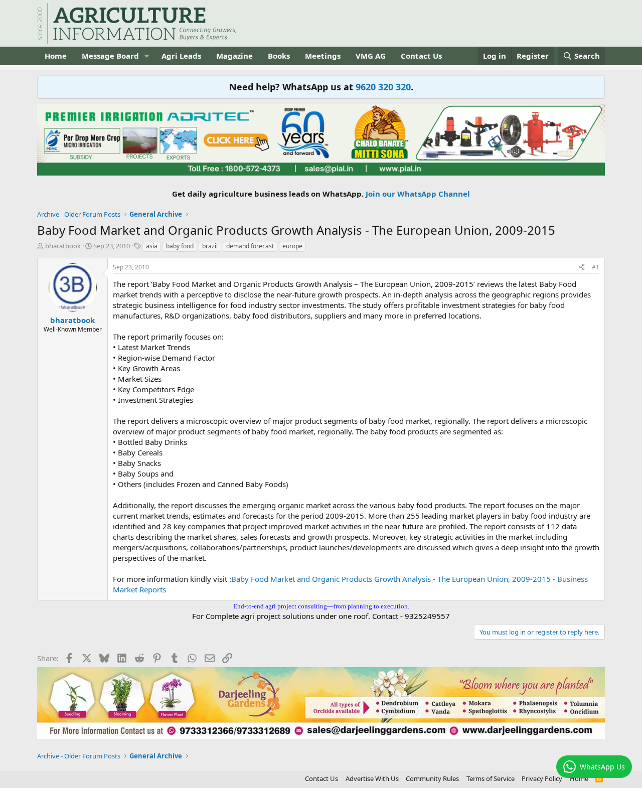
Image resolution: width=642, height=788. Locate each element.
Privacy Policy (542, 778)
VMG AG (371, 56)
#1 (595, 267)
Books (279, 56)
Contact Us (421, 56)
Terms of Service (490, 778)
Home (56, 56)
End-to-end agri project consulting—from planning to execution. (321, 606)
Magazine (234, 56)
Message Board (110, 56)
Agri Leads (181, 56)
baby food (180, 246)
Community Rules (432, 778)
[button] (147, 56)
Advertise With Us (372, 778)
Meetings (323, 56)
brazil (210, 246)
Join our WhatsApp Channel (418, 194)
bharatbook (63, 245)
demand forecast (250, 246)
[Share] (581, 267)
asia (151, 246)
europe (292, 246)
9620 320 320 (383, 87)
